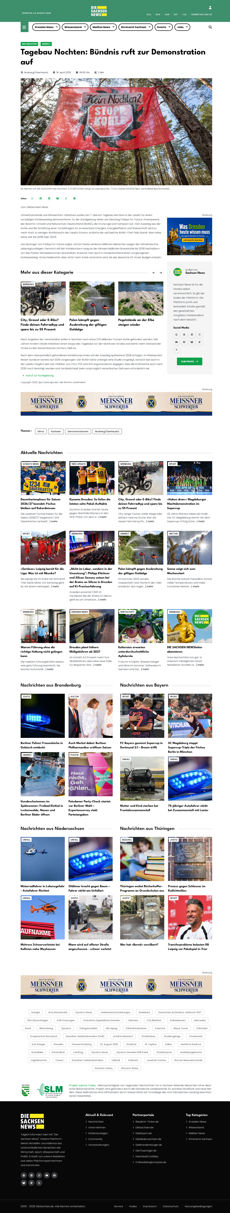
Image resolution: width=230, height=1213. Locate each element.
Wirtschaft (127, 611)
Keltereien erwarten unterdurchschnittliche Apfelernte (133, 652)
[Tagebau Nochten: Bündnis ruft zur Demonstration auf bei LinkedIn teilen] (49, 198)
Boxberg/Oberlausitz (36, 72)
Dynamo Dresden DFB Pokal (132, 1052)
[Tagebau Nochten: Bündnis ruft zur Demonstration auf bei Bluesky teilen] (57, 198)
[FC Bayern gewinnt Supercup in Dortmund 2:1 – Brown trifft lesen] (142, 715)
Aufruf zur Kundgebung (40, 375)
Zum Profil (187, 361)
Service (118, 1206)
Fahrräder (202, 1028)
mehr (54, 521)
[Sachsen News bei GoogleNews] (176, 334)
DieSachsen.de (144, 1127)
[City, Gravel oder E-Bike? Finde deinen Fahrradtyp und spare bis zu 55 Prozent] (43, 298)
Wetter (173, 533)
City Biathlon (154, 1020)
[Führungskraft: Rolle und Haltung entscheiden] (43, 626)
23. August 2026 (109, 1044)
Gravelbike (37, 1052)
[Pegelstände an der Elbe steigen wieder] (140, 298)
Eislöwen (133, 1020)
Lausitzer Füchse (156, 1060)
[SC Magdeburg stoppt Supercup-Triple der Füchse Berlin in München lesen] (190, 715)
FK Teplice (151, 1044)
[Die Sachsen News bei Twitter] (39, 1183)
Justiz (26, 696)
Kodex (133, 1206)
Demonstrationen (78, 431)
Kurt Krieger (38, 1044)
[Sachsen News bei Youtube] (176, 342)
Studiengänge (172, 1036)
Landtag (78, 1052)
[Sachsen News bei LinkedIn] (192, 334)
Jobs (180, 27)
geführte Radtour (191, 1044)
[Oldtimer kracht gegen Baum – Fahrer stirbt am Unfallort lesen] (91, 859)
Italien (168, 1044)
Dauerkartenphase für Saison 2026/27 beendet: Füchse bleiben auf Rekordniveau (40, 504)
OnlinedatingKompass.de (150, 1162)
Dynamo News (84, 1012)
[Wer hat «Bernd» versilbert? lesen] (142, 917)
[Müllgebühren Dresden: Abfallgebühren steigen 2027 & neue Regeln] (92, 626)
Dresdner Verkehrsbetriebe (87, 1060)
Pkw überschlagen (37, 1020)
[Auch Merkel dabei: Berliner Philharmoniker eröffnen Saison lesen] (91, 715)
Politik (75, 755)
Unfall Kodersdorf (123, 1036)
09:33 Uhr (84, 72)
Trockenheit (196, 1036)
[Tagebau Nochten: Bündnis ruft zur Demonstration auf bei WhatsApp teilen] (32, 198)
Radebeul (144, 1012)
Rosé (28, 1028)
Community (95, 1139)
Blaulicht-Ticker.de (147, 1121)
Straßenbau (148, 1036)
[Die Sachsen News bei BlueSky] (24, 1183)
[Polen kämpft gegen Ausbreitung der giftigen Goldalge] (92, 298)
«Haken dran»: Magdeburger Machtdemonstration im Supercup (186, 504)
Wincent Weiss (129, 1068)
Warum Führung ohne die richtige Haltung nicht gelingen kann (41, 652)
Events (161, 27)
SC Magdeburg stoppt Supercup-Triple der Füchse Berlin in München (186, 747)
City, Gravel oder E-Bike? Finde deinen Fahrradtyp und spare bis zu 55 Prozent (42, 325)
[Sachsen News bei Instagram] (199, 334)
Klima (41, 431)
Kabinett (133, 1060)
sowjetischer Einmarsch (43, 1036)
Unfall (126, 759)
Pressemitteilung (82, 1044)
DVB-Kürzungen (66, 1020)
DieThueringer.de (145, 1150)
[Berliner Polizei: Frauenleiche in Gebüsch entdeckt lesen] (43, 715)
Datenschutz (171, 1206)
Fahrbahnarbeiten (136, 1028)
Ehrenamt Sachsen (133, 27)
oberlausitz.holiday (146, 1156)
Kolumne (160, 1028)
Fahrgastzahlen (89, 1028)
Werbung (28, 284)
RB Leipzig (111, 1028)
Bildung (127, 839)
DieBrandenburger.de (148, 1144)
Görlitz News (31, 464)
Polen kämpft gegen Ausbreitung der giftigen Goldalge (88, 325)
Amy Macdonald (57, 1012)
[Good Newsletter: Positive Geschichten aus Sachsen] (189, 626)
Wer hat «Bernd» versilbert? (139, 944)
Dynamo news (100, 1052)
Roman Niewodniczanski (188, 1060)
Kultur (75, 696)
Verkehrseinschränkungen (115, 1012)
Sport (172, 464)
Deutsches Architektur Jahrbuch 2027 (180, 1012)
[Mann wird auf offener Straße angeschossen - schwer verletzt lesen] (91, 917)
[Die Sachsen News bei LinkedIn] (31, 1175)
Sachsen (56, 431)
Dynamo (66, 1028)
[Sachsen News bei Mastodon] (199, 342)
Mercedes (200, 1020)
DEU (149, 14)
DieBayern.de (143, 1133)
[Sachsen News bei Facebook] (184, 342)
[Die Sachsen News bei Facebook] (54, 1175)
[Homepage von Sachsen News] (184, 334)
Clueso (59, 1060)
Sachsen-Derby (104, 1068)
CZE (184, 14)
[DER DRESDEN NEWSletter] (189, 236)
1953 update (79, 464)
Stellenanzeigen (98, 1133)
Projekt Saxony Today (83, 1085)
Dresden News (44, 27)
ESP (176, 14)
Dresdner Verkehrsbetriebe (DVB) (85, 1036)
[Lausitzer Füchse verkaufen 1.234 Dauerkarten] (43, 478)
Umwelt (46, 44)
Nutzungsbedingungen (198, 1206)
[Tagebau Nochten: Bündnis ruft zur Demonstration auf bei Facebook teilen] (41, 198)
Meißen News (101, 27)
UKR (167, 14)
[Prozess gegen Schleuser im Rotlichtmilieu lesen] (190, 859)
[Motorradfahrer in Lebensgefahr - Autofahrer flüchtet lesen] (43, 859)
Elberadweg (46, 1028)
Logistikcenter (39, 1060)
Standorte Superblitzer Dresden (101, 1020)
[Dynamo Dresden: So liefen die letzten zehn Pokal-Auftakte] (92, 478)
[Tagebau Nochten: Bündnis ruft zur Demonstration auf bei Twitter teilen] (66, 198)
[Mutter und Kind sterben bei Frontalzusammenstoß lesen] (142, 778)
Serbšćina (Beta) (201, 14)
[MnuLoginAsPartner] (210, 7)
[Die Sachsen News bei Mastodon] (31, 1183)
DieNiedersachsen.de (148, 1139)
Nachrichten (29, 44)
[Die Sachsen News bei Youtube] (47, 1175)
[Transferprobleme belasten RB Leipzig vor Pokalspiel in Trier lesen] (190, 917)
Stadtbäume (164, 1052)
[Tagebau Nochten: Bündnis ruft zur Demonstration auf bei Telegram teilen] (74, 198)
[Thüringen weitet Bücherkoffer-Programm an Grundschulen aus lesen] (142, 859)
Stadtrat (131, 1044)
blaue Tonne (181, 1028)
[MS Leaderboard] (116, 403)
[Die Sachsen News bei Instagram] (39, 1175)
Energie (35, 1012)
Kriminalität (58, 1052)
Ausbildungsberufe (191, 1052)
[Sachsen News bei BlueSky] (192, 342)
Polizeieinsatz (178, 1020)
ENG (158, 14)
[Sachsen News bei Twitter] (176, 349)
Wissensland (73, 27)
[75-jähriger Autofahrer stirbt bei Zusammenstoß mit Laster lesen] (190, 778)
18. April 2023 (63, 72)
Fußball (116, 1060)
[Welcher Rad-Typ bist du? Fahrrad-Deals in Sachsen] (140, 478)
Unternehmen (97, 1127)
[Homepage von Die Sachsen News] (24, 1175)
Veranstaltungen (98, 1144)
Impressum (150, 1206)
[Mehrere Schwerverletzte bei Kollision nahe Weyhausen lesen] (43, 917)
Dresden (58, 1044)
